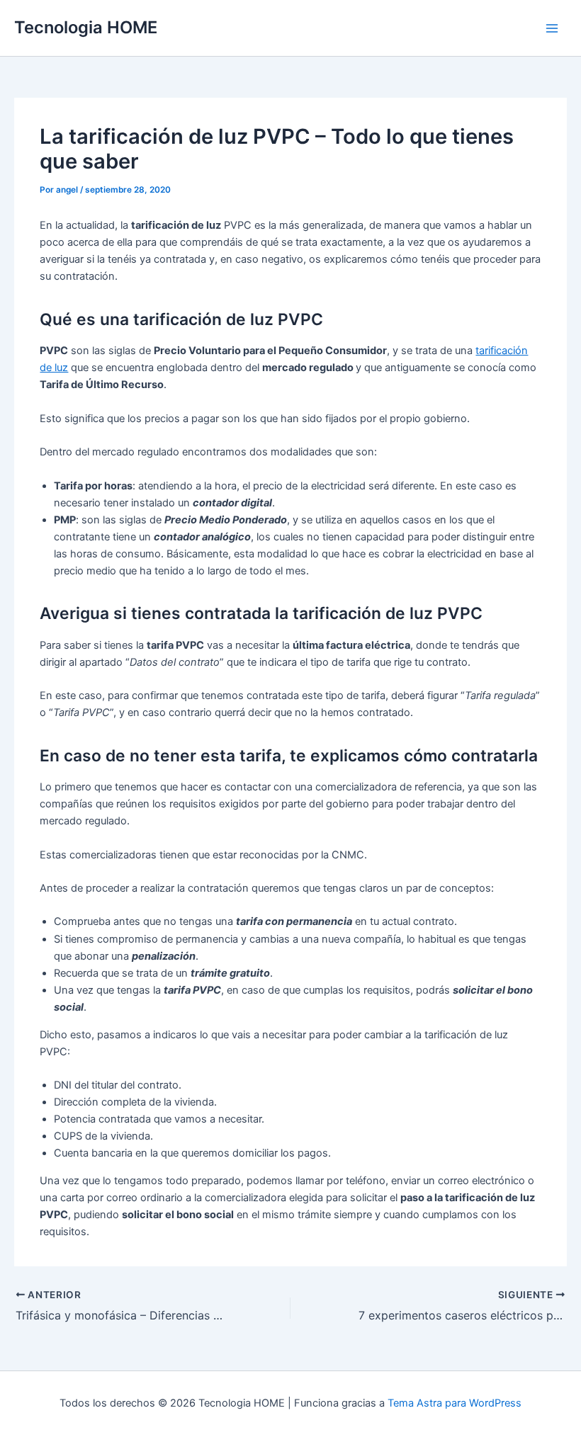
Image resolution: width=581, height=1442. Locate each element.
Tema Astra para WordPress (454, 1403)
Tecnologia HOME (85, 27)
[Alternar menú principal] (552, 28)
